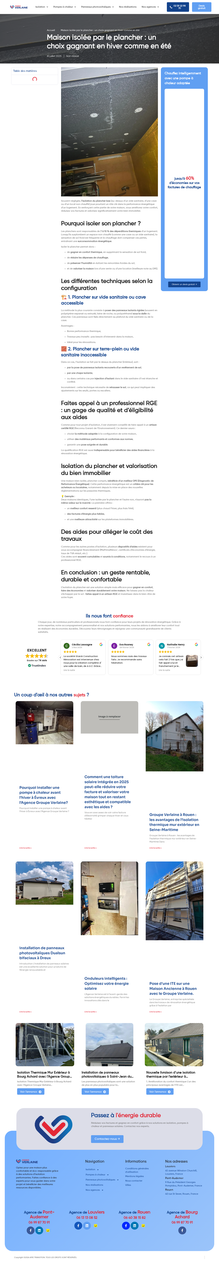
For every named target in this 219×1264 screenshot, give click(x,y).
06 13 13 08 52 (86, 1217)
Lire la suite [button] (151, 670)
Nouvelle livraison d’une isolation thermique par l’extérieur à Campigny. (170, 1076)
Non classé (72, 56)
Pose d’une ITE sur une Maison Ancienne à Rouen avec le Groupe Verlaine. (173, 988)
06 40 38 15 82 (135, 1217)
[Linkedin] (39, 1230)
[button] (201, 657)
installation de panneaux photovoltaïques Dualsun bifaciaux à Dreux (42, 953)
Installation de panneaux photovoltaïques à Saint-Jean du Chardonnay (106, 1076)
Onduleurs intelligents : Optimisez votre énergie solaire (106, 983)
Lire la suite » (25, 848)
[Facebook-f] (31, 1230)
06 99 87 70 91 (39, 1222)
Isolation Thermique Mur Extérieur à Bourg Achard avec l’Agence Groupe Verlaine (44, 1076)
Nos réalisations (127, 7)
